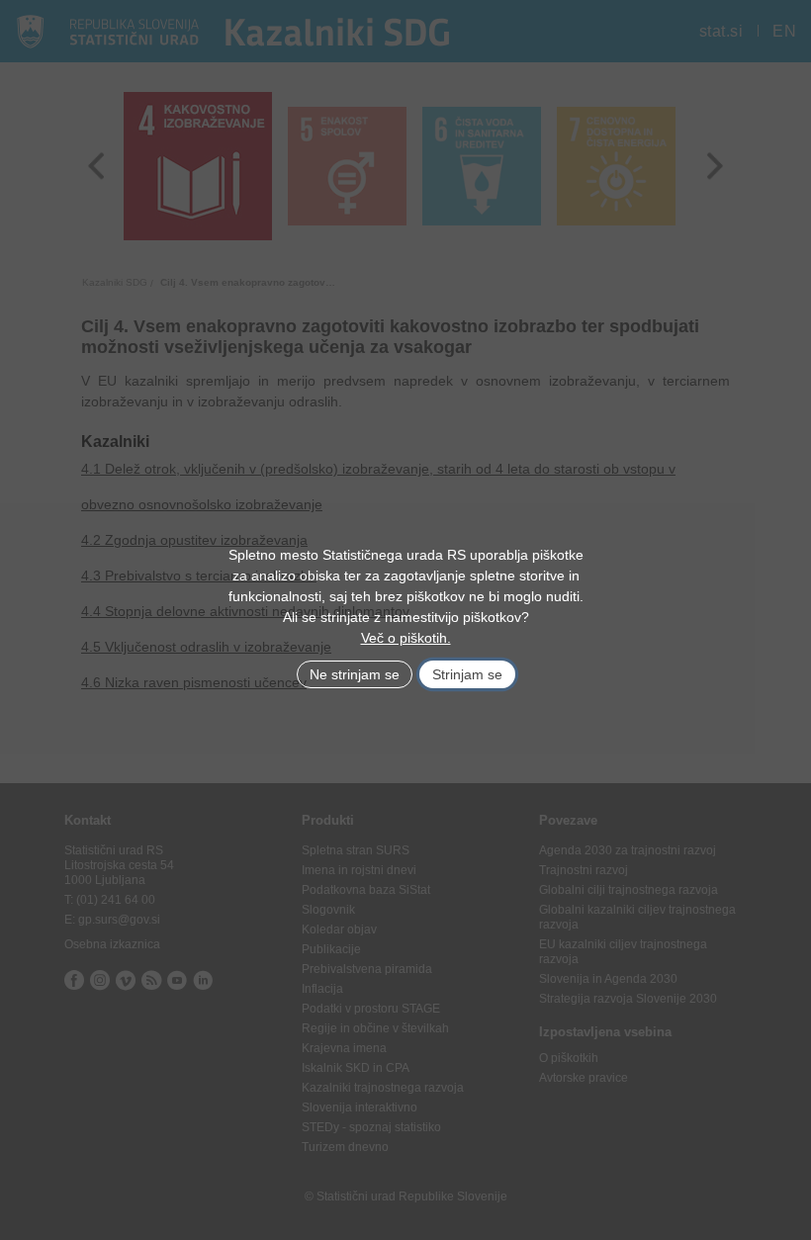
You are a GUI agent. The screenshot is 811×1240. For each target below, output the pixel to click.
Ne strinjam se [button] (355, 674)
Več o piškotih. (406, 638)
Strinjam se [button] (467, 674)
